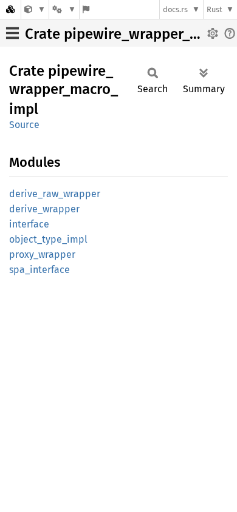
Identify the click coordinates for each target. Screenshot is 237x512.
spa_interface (39, 269)
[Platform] (63, 9)
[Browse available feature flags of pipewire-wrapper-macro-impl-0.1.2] (86, 9)
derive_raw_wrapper (54, 194)
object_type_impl (48, 239)
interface (29, 224)
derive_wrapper (44, 209)
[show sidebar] (12, 33)
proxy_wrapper (42, 254)
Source (24, 124)
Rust (214, 9)
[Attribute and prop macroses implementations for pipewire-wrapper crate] (35, 9)
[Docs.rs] (10, 9)
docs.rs (175, 9)
